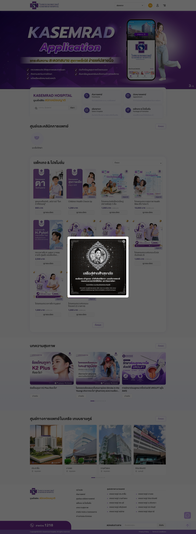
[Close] (123, 241)
